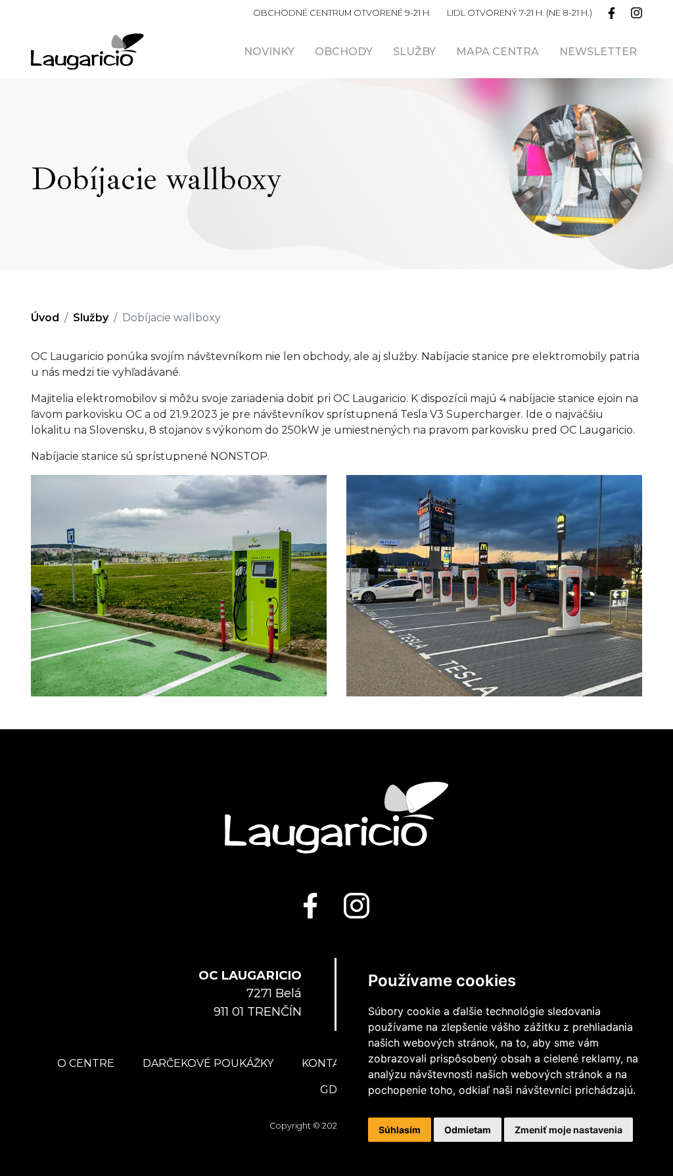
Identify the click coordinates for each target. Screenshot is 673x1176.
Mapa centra (497, 51)
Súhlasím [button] (400, 1129)
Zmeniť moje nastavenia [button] (568, 1129)
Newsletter (598, 51)
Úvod (45, 317)
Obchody (344, 51)
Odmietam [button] (467, 1129)
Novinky (269, 51)
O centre (85, 1063)
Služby (414, 51)
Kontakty (331, 1063)
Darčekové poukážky (208, 1063)
